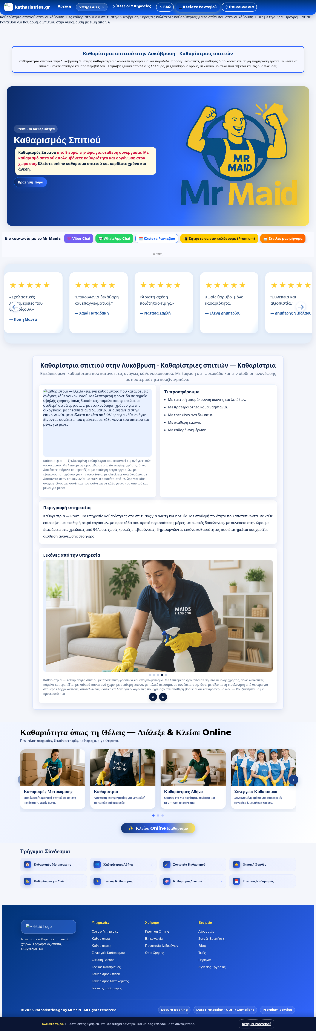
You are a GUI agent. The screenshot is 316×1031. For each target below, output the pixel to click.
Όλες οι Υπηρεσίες (134, 6)
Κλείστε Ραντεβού (199, 7)
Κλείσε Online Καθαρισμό (158, 828)
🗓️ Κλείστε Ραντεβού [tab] (157, 238)
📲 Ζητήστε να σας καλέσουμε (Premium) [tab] (219, 238)
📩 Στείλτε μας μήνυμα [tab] (282, 238)
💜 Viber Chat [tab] (78, 238)
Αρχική (64, 6)
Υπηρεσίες (89, 7)
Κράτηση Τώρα (30, 182)
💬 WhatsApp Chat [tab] (114, 238)
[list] (158, 779)
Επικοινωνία (241, 7)
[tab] (153, 815)
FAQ (166, 7)
